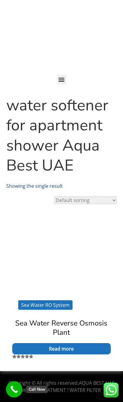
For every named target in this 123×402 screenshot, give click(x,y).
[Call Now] (14, 389)
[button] (62, 80)
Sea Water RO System (45, 305)
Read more (61, 348)
